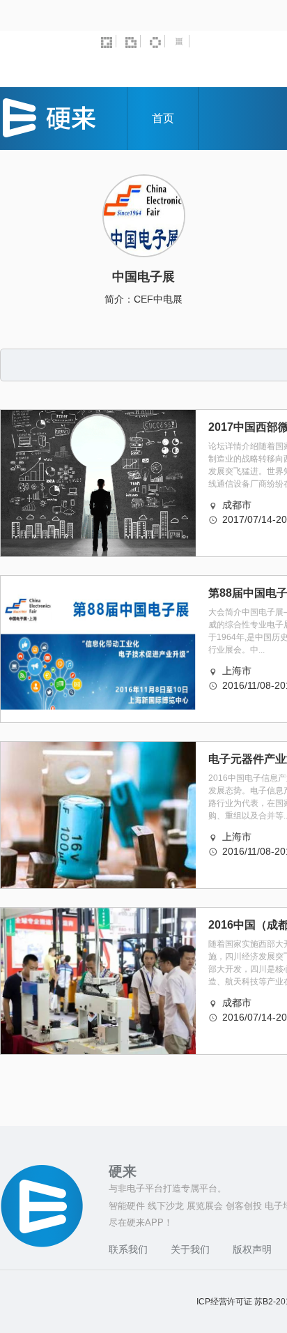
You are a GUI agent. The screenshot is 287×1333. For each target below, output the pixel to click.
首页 (163, 118)
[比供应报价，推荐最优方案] (133, 41)
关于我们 (190, 1249)
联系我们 (128, 1249)
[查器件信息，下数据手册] (157, 41)
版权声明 (252, 1249)
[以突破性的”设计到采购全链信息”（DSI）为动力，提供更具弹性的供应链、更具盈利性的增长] (181, 41)
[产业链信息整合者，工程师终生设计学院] (108, 41)
